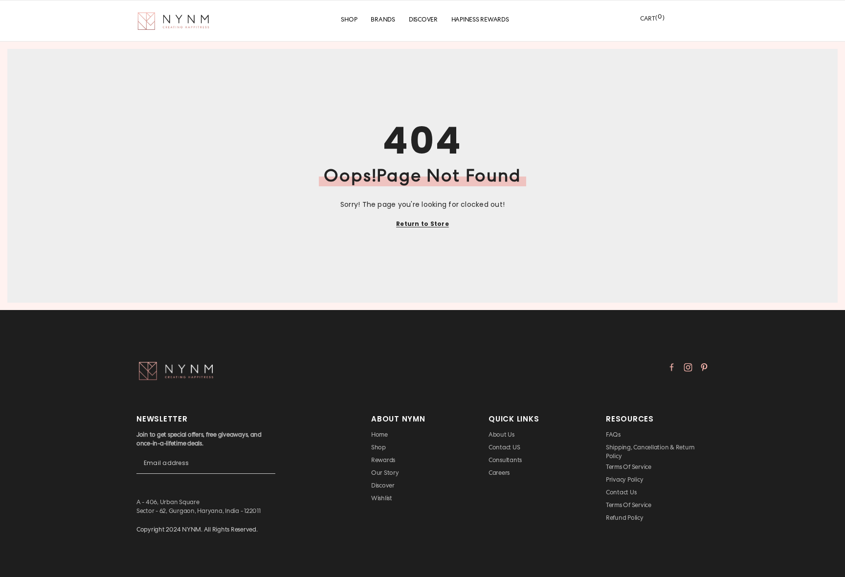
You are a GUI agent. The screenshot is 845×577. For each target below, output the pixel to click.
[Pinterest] (704, 367)
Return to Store (422, 224)
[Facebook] (671, 367)
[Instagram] (688, 367)
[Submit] (268, 471)
